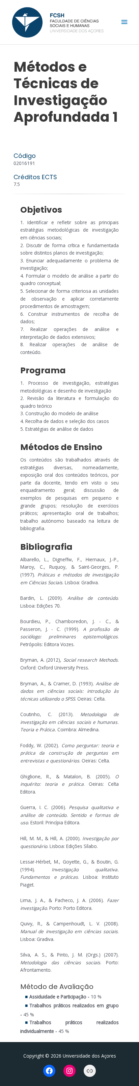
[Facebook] (49, 1071)
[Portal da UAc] (90, 1071)
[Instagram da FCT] (69, 1071)
